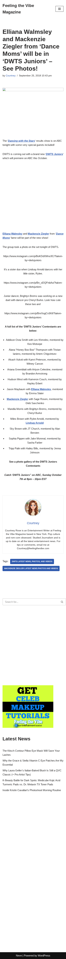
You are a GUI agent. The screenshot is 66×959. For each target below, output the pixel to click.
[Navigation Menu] (59, 9)
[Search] (62, 601)
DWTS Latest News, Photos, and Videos (32, 561)
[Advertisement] (33, 198)
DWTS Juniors (54, 154)
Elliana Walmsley (41, 389)
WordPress (44, 955)
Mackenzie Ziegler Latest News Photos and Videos (31, 568)
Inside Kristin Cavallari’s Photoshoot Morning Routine (32, 790)
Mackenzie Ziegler (17, 399)
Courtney (11, 75)
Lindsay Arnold (35, 422)
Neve (19, 955)
